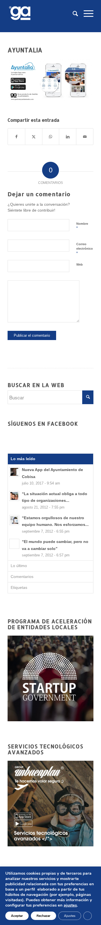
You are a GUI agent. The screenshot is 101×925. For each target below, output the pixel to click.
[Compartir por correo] (84, 136)
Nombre (82, 226)
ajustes (70, 905)
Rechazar (43, 916)
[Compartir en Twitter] (33, 136)
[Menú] (85, 13)
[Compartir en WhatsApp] (50, 136)
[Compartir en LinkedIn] (67, 136)
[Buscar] (72, 13)
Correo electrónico (84, 248)
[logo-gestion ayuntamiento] (42, 13)
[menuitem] (72, 13)
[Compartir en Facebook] (16, 136)
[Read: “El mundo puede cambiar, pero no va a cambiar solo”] (14, 544)
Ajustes (69, 916)
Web (79, 264)
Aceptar (17, 916)
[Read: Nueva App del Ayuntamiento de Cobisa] (14, 472)
